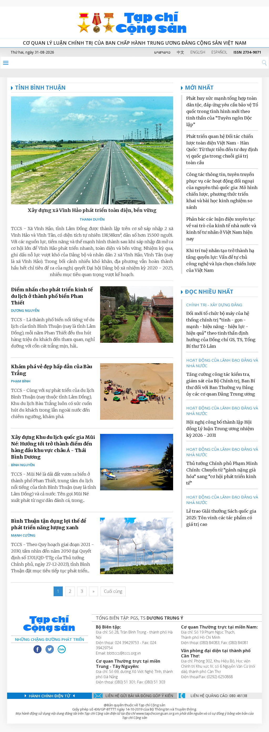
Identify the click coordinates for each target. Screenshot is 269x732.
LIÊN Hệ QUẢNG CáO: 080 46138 (218, 695)
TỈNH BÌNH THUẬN (40, 87)
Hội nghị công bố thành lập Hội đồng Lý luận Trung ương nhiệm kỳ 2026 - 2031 (220, 428)
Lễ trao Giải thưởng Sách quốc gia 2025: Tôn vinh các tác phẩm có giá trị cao (221, 517)
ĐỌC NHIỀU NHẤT (209, 291)
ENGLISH (197, 52)
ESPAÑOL (219, 52)
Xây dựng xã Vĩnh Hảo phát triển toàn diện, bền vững (92, 210)
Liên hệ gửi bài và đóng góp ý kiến (139, 695)
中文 (180, 52)
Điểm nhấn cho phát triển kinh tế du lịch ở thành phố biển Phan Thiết (52, 296)
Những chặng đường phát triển (49, 639)
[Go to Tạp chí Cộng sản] (134, 22)
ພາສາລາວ (162, 52)
